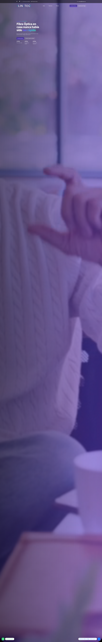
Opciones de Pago (81, 5)
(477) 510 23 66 (34, 1)
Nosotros (50, 5)
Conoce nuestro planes (29, 38)
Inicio (44, 5)
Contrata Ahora (73, 5)
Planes (57, 5)
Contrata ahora (20, 38)
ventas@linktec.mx (82, 1)
